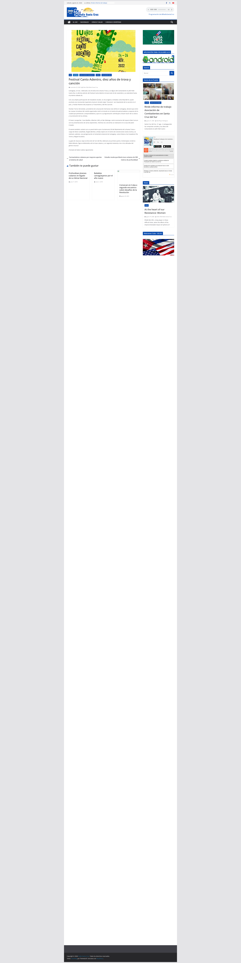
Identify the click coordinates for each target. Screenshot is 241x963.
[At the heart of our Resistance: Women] (158, 194)
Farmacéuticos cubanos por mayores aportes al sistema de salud (85, 158)
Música (98, 75)
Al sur (75, 22)
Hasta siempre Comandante (87, 75)
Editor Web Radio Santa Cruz (90, 87)
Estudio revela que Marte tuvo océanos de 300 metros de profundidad (121, 158)
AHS (70, 75)
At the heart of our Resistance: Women (155, 211)
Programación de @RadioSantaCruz (161, 14)
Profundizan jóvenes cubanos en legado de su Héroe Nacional (78, 175)
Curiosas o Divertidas (113, 22)
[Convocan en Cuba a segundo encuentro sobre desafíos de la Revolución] (128, 171)
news (146, 205)
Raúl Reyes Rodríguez (162, 121)
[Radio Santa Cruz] (69, 22)
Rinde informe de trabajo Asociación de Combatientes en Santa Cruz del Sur (158, 111)
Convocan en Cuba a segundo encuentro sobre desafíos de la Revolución (128, 189)
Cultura (76, 75)
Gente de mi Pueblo (156, 102)
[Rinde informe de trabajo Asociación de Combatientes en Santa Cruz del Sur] (158, 91)
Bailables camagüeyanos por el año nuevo (103, 175)
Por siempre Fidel (106, 75)
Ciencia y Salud (97, 22)
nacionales (84, 22)
